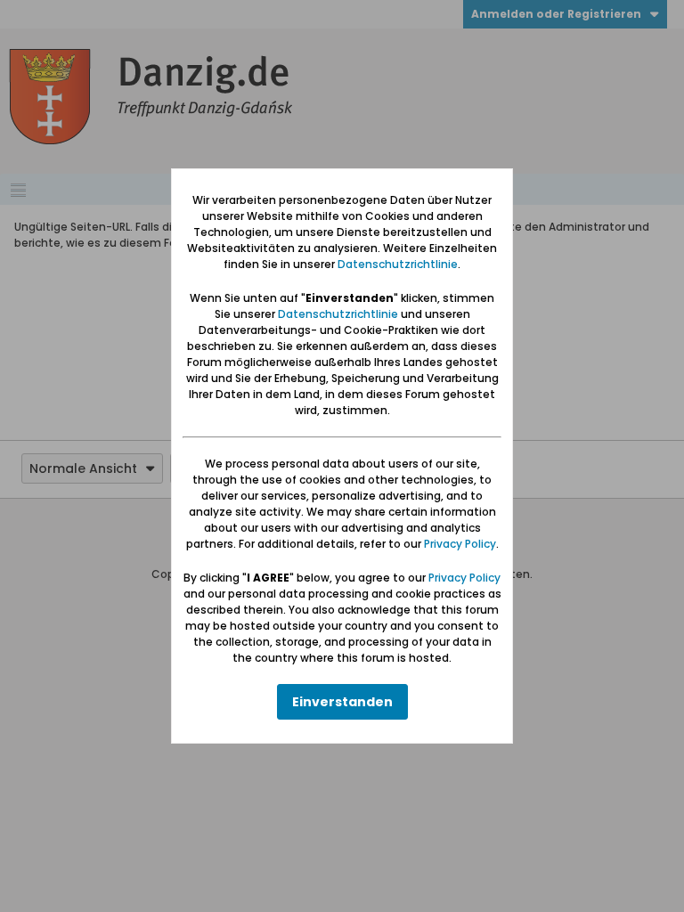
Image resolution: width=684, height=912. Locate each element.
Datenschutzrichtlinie (398, 264)
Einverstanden (342, 702)
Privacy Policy (460, 543)
